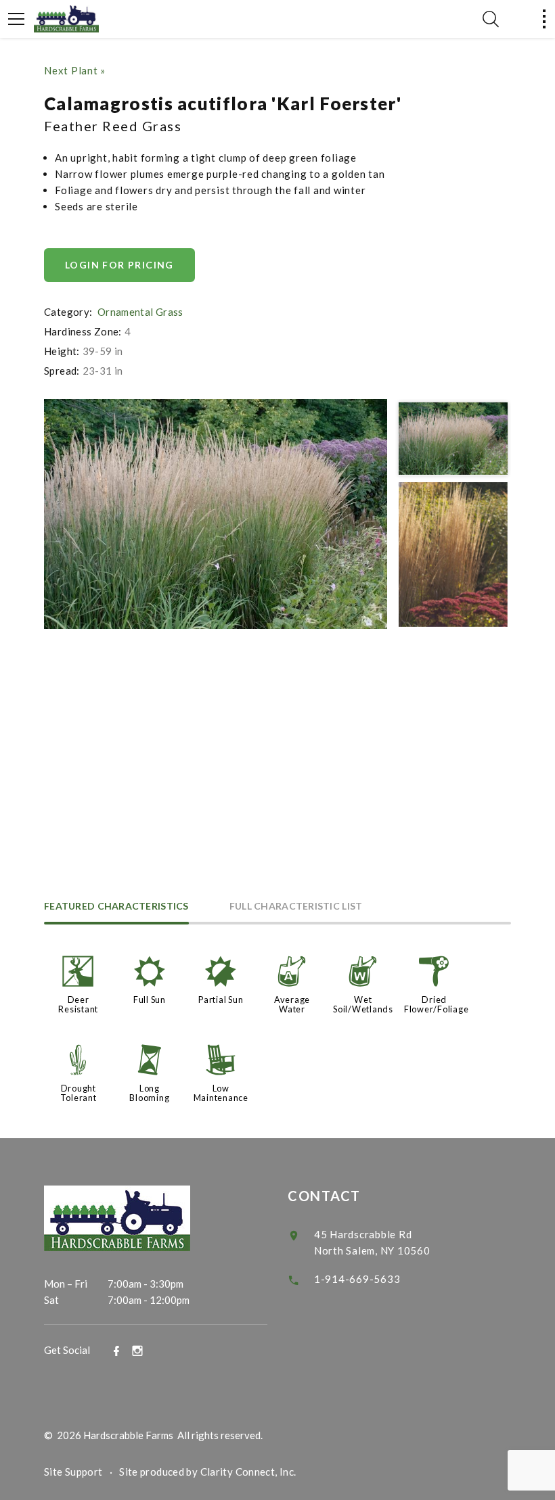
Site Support (73, 1472)
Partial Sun (220, 999)
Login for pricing (119, 265)
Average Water (292, 1004)
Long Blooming (149, 1093)
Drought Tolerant (78, 1093)
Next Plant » (75, 70)
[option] (216, 514)
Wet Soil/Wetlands (363, 1004)
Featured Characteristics (116, 906)
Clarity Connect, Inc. (248, 1472)
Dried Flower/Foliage (436, 1004)
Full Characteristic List (296, 906)
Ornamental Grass (140, 312)
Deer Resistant (78, 1004)
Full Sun (149, 999)
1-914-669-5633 (357, 1279)
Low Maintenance (221, 1093)
